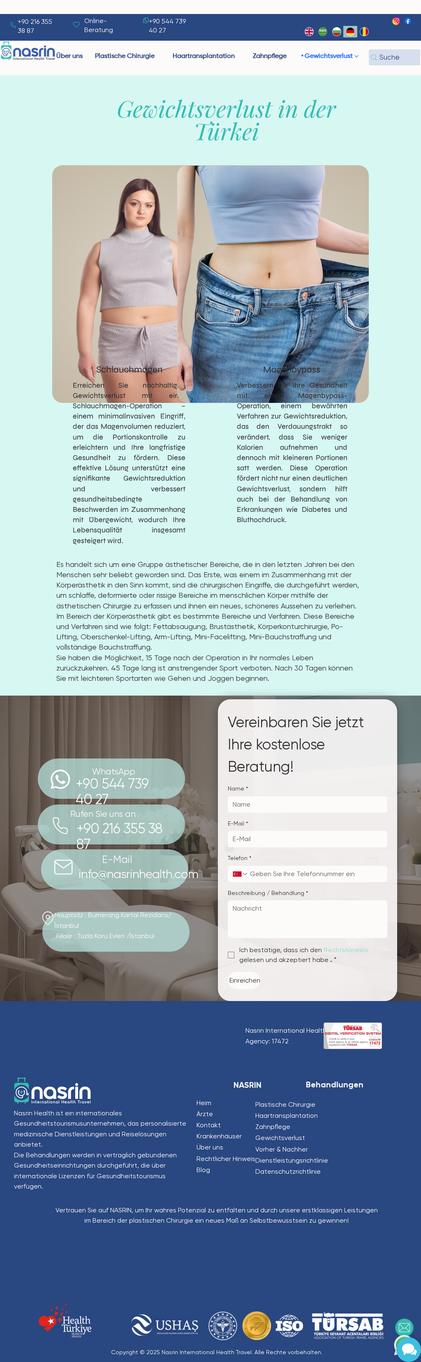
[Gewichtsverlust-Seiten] (356, 56)
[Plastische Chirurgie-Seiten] (158, 56)
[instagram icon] (396, 21)
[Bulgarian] (337, 31)
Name (238, 788)
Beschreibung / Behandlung (268, 893)
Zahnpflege (272, 1127)
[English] (309, 31)
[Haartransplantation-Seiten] (238, 56)
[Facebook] (408, 21)
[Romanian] (364, 31)
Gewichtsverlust (280, 1138)
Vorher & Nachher (281, 1149)
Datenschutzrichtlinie (288, 1171)
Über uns (210, 1147)
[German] (350, 31)
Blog (203, 1170)
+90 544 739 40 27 (112, 791)
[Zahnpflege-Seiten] (290, 56)
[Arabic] (323, 31)
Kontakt (209, 1125)
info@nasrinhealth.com (138, 874)
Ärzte (205, 1114)
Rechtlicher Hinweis (226, 1159)
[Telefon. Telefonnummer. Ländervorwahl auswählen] (240, 874)
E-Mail (238, 823)
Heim (204, 1103)
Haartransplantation (286, 1115)
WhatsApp (113, 772)
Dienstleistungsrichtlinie (291, 1160)
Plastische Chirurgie (285, 1104)
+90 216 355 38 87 (119, 836)
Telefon (239, 858)
